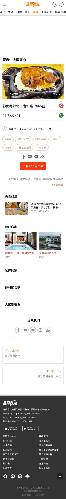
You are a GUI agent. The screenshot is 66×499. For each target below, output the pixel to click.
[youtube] (12, 476)
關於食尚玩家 (9, 435)
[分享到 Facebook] (23, 156)
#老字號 (41, 147)
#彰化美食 (40, 139)
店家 (35, 12)
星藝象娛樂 (44, 468)
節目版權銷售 (45, 454)
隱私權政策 (44, 440)
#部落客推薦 (24, 147)
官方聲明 (43, 463)
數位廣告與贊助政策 (48, 449)
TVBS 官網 (26, 495)
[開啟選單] (4, 4)
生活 (11, 12)
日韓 (19, 12)
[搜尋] (54, 4)
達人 (27, 12)
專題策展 (60, 12)
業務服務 (43, 435)
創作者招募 (8, 458)
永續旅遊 (46, 12)
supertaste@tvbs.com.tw (27, 413)
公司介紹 (7, 440)
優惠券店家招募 (10, 454)
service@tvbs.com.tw (25, 417)
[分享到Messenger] (36, 156)
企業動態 (7, 449)
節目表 (6, 463)
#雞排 (8, 147)
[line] (20, 476)
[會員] (61, 4)
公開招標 (43, 458)
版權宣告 (7, 468)
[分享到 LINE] (30, 156)
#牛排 (55, 139)
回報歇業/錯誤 (58, 184)
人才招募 (7, 445)
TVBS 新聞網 (39, 495)
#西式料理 (23, 139)
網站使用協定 (45, 445)
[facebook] (5, 476)
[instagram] (27, 476)
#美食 (8, 139)
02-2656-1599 (25, 421)
